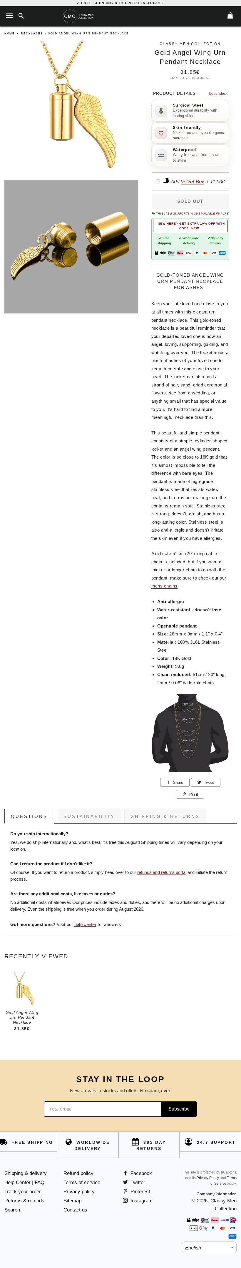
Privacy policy (79, 1191)
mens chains (164, 585)
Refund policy (78, 1173)
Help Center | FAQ (24, 1182)
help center (85, 924)
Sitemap (72, 1201)
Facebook (140, 1173)
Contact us (75, 1210)
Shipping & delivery (25, 1173)
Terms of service (81, 1182)
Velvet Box (192, 182)
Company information (217, 1193)
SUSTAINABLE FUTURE (211, 213)
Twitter (137, 1182)
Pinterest (139, 1191)
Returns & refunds (24, 1201)
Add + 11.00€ (197, 182)
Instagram (141, 1201)
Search (12, 1210)
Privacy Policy (208, 1178)
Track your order (22, 1191)
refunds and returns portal (161, 872)
